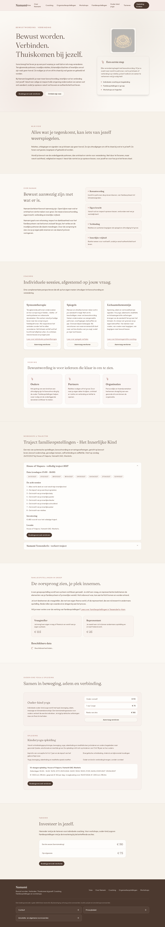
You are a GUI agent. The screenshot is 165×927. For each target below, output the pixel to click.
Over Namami (37, 5)
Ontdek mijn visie (54, 94)
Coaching (49, 5)
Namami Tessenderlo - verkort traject (47, 545)
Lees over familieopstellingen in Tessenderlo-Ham (103, 609)
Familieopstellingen (99, 5)
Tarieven (127, 5)
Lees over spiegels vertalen (77, 339)
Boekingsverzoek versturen (29, 94)
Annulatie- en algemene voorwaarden (33, 918)
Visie (29, 5)
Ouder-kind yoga (114, 5)
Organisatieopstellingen (66, 5)
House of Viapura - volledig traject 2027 (47, 466)
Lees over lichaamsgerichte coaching (121, 339)
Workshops (83, 5)
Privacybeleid (91, 910)
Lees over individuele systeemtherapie (42, 339)
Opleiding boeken (140, 5)
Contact (21, 910)
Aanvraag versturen (42, 344)
